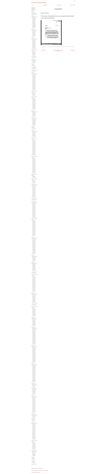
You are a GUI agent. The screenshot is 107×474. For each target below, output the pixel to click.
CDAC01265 (34, 428)
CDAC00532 (34, 182)
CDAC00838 (34, 348)
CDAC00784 (34, 309)
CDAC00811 (33, 320)
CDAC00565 (34, 196)
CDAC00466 (34, 122)
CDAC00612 (34, 260)
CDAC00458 (34, 120)
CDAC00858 (34, 354)
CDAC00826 (34, 329)
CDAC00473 (34, 146)
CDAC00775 (34, 300)
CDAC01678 (33, 412)
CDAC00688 (34, 270)
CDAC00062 (34, 21)
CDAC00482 (34, 160)
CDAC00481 (34, 89)
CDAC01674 (33, 436)
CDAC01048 (34, 177)
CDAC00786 (34, 301)
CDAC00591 (34, 204)
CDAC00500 (34, 106)
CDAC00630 (34, 245)
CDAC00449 (34, 176)
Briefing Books (36, 470)
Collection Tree (41, 470)
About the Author (34, 464)
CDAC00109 (34, 32)
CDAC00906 (34, 341)
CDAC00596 (34, 242)
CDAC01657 (34, 410)
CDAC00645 (34, 246)
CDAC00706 (34, 171)
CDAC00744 (34, 289)
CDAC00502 (34, 107)
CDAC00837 (34, 365)
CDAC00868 (34, 337)
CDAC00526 (34, 163)
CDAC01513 (33, 454)
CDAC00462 (34, 145)
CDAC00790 (34, 311)
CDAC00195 (34, 71)
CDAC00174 (33, 57)
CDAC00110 (33, 33)
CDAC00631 (33, 230)
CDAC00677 (34, 248)
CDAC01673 (33, 435)
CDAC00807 (34, 319)
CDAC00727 (34, 253)
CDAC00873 (34, 362)
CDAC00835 (34, 347)
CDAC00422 (34, 132)
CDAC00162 (34, 47)
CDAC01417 (33, 432)
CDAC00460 (34, 143)
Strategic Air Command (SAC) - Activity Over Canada (34, 13)
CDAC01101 (33, 399)
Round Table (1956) (34, 56)
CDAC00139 (33, 44)
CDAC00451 (34, 119)
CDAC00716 (34, 279)
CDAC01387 (33, 431)
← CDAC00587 (43, 50)
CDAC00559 (34, 191)
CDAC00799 (34, 216)
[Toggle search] (74, 1)
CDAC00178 (33, 62)
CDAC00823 (34, 324)
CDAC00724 (34, 282)
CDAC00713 (33, 208)
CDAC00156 (34, 46)
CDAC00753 (34, 290)
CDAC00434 (34, 95)
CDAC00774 (34, 299)
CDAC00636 (34, 265)
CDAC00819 (34, 321)
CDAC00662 (34, 233)
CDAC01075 (34, 427)
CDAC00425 (34, 135)
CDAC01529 (34, 408)
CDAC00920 (34, 371)
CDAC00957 (34, 376)
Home (32, 470)
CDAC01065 (34, 378)
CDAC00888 (34, 366)
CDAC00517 (34, 154)
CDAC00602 (34, 259)
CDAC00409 (34, 100)
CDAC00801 (34, 312)
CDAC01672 (34, 462)
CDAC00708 (34, 207)
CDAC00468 (34, 88)
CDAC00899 (34, 340)
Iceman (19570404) (34, 67)
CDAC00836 (34, 332)
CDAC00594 (34, 222)
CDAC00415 (34, 101)
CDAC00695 (34, 250)
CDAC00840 (34, 349)
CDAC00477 (34, 124)
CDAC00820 (34, 322)
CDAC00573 (34, 203)
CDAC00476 (34, 123)
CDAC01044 (34, 398)
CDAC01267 (34, 429)
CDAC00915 (34, 385)
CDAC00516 (34, 153)
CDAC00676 (34, 268)
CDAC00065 (34, 24)
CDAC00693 (34, 249)
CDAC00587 (34, 220)
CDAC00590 (34, 241)
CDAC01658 (34, 411)
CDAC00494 (34, 161)
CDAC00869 (34, 361)
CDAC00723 (34, 209)
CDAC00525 (34, 162)
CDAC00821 (34, 323)
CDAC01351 (33, 402)
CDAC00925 (34, 372)
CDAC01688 (34, 438)
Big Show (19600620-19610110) (58, 50)
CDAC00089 (34, 27)
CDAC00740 (34, 287)
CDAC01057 (34, 425)
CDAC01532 (33, 455)
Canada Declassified (39, 2)
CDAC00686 (34, 206)
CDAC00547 (34, 108)
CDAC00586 (34, 258)
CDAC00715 (34, 278)
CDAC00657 (34, 109)
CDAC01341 (33, 401)
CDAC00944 (34, 374)
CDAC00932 (34, 389)
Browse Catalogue (46, 470)
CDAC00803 (34, 313)
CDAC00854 (34, 335)
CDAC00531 (33, 167)
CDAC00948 (34, 390)
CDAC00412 (34, 75)
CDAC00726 (34, 252)
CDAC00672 (34, 235)
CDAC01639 (33, 409)
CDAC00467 (34, 87)
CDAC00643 (34, 231)
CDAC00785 (34, 310)
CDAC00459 (34, 121)
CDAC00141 (33, 51)
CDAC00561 (34, 193)
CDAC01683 (33, 437)
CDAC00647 (34, 247)
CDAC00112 (33, 35)
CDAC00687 (34, 269)
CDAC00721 (34, 281)
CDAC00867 (34, 360)
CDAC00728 (34, 210)
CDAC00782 (34, 308)
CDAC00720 (34, 280)
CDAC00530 (34, 166)
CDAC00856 (34, 336)
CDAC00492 (34, 151)
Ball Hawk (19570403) (34, 70)
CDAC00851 (34, 333)
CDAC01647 (34, 420)
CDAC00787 (34, 302)
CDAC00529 (34, 165)
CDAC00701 (34, 251)
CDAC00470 (34, 159)
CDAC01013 (33, 377)
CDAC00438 (34, 83)
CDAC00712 (34, 277)
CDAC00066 (34, 25)
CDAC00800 (34, 217)
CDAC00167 (34, 48)
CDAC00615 (34, 228)
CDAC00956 (34, 375)
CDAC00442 (34, 85)
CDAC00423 (34, 133)
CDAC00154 (34, 45)
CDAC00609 (34, 243)
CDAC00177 (34, 61)
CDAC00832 (34, 331)
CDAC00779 (34, 304)
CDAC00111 (33, 34)
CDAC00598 (34, 169)
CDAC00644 (34, 232)
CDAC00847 (34, 352)
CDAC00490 (34, 149)
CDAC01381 (33, 430)
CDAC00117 (33, 36)
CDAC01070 (34, 426)
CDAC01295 (34, 400)
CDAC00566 (34, 168)
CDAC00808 (34, 315)
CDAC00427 (34, 94)
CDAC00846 (34, 351)
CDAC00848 (34, 353)
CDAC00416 (34, 76)
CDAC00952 (34, 172)
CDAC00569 (34, 197)
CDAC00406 (34, 98)
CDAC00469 (34, 158)
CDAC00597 (34, 205)
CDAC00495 (34, 152)
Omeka (39, 472)
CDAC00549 (34, 186)
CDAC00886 (34, 339)
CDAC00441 (34, 84)
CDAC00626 (34, 229)
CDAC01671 (33, 459)
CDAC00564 (34, 195)
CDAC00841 (34, 350)
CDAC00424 (34, 134)
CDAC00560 (34, 192)
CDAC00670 (34, 234)
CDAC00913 (33, 342)
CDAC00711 (33, 276)
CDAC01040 (34, 397)
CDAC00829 (34, 330)
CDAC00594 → (73, 50)
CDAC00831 (33, 325)
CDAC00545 (34, 185)
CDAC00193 (33, 68)
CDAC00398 (34, 74)
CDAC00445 (34, 86)
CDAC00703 (34, 170)
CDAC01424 (34, 433)
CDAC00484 (34, 148)
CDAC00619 (34, 264)
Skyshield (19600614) (34, 198)
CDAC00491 (34, 150)
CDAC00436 (34, 82)
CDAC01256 (34, 381)
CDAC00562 (34, 194)
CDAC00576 (34, 257)
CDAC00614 (34, 227)
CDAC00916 (34, 386)
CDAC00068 (34, 26)
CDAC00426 (34, 77)
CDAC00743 (34, 294)
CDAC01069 (34, 379)
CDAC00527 (34, 164)
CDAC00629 (34, 244)
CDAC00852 (34, 334)
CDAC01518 (33, 407)
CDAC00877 (34, 338)
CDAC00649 (34, 266)
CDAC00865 (34, 359)
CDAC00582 (34, 239)
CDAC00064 (34, 23)
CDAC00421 (34, 113)
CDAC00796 (34, 215)
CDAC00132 (33, 39)
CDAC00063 (34, 22)
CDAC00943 (34, 373)
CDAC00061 (34, 20)
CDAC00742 (34, 288)
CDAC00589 (34, 221)
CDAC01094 (34, 380)
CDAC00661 (34, 267)
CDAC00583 (34, 240)
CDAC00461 (34, 144)
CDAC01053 (33, 291)
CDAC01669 (34, 434)
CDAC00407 (34, 99)
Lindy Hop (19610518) (34, 303)
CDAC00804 (34, 314)
